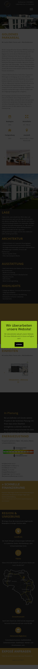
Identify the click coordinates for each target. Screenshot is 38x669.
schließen (19, 344)
